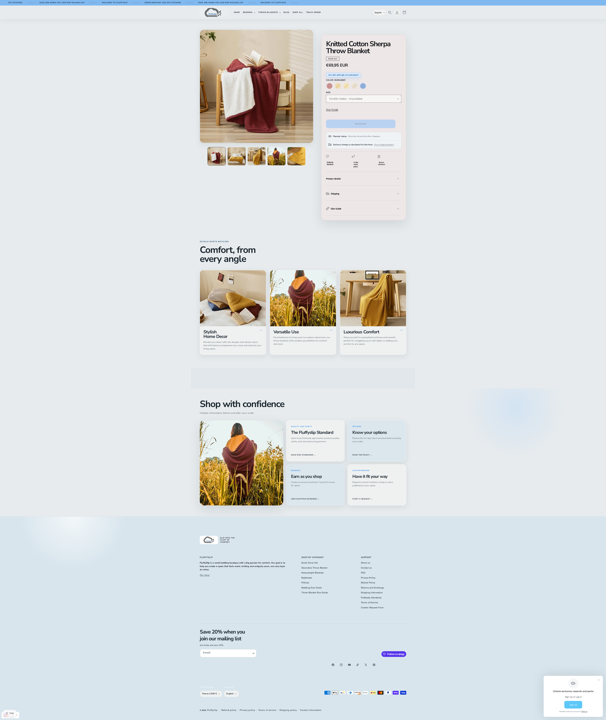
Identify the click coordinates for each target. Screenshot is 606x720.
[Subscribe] (253, 653)
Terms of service (267, 709)
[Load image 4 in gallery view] (276, 156)
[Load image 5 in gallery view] (296, 156)
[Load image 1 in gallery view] (217, 156)
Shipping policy (288, 709)
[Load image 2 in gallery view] (236, 156)
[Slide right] (309, 156)
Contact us (366, 567)
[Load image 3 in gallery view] (256, 156)
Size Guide (332, 110)
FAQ (363, 572)
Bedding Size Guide (311, 587)
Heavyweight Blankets (312, 572)
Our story (205, 575)
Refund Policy (368, 582)
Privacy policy (247, 709)
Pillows (305, 582)
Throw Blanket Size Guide (314, 592)
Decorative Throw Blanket (314, 567)
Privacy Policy (368, 577)
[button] (249, 12)
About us (365, 562)
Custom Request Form (372, 607)
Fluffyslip (212, 709)
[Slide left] (203, 156)
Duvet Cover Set (309, 562)
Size (328, 92)
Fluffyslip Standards (371, 597)
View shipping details (384, 144)
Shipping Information (372, 592)
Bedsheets (306, 577)
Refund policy (228, 709)
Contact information (310, 709)
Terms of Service (369, 602)
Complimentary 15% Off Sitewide (129, 2)
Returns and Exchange (372, 587)
